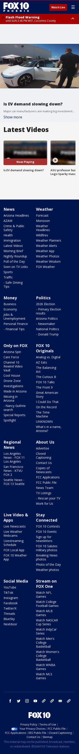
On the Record (46, 407)
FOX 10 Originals (45, 348)
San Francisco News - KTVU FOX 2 (13, 471)
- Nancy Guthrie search (15, 408)
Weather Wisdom (48, 261)
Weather (44, 209)
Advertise (42, 448)
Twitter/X (10, 608)
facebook (10, 700)
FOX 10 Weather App (15, 557)
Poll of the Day (14, 261)
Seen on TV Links (16, 267)
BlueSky (9, 619)
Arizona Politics (47, 318)
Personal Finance (16, 324)
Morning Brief (13, 251)
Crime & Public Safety (14, 228)
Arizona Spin (12, 352)
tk (43, 700)
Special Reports (14, 415)
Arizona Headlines (16, 215)
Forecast (42, 215)
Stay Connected (46, 517)
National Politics (47, 329)
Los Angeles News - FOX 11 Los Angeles (14, 457)
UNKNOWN (44, 421)
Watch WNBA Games (45, 667)
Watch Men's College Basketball (45, 642)
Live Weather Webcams (13, 533)
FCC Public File (46, 482)
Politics (43, 297)
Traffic (8, 277)
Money (10, 297)
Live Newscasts (15, 526)
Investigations (13, 386)
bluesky (52, 700)
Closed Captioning (43, 455)
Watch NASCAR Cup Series (47, 622)
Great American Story (47, 394)
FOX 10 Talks (45, 382)
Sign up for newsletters (44, 539)
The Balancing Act (46, 369)
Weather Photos (47, 256)
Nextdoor (10, 624)
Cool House (12, 375)
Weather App (45, 251)
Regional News (12, 444)
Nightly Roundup (15, 256)
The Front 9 (44, 387)
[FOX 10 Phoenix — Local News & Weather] (16, 7)
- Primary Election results (48, 311)
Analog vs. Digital (48, 357)
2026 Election (45, 304)
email (60, 700)
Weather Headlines (43, 228)
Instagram (11, 598)
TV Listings (43, 493)
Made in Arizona (15, 391)
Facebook (11, 603)
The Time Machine (43, 414)
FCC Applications (48, 477)
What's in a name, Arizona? (48, 429)
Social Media (16, 581)
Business (10, 304)
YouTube (10, 587)
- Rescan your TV (48, 498)
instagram (27, 700)
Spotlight (10, 420)
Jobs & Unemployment (14, 316)
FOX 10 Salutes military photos (46, 548)
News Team (44, 488)
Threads (9, 613)
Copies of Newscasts (44, 470)
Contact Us (44, 463)
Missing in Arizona (11, 398)
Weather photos (47, 570)
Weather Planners (48, 240)
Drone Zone (12, 381)
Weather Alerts (46, 246)
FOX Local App (14, 550)
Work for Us (44, 503)
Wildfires (42, 235)
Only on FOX (15, 345)
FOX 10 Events (46, 531)
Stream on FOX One (46, 583)
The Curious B (46, 377)
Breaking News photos (46, 557)
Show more (13, 117)
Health (8, 235)
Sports (8, 272)
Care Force (11, 357)
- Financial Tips (14, 329)
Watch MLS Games (44, 676)
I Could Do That (47, 402)
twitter (18, 700)
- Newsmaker (45, 324)
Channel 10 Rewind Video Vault (13, 366)
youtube (35, 700)
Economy (10, 309)
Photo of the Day (48, 564)
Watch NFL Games (44, 594)
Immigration (12, 240)
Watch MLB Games (44, 613)
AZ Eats (41, 362)
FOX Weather (45, 267)
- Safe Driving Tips (13, 284)
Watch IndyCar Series (46, 631)
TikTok (8, 592)
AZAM (8, 221)
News (9, 209)
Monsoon (43, 221)
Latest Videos (13, 246)
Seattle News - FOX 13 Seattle (14, 482)
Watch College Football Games (47, 604)
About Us (45, 442)
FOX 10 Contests (48, 526)
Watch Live (58, 7)
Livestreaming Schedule (13, 543)
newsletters (68, 700)
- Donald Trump (47, 334)
